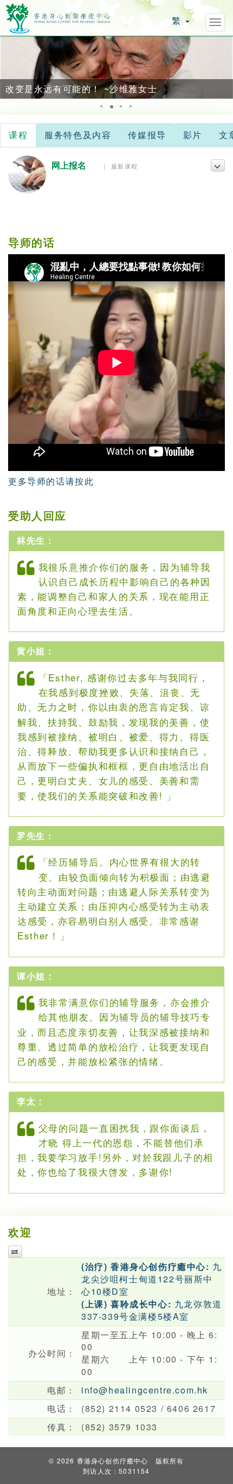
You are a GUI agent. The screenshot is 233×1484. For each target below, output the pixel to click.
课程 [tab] (18, 134)
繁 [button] (178, 20)
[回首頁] (58, 16)
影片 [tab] (192, 134)
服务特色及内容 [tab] (77, 134)
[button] (9, 67)
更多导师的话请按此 (51, 481)
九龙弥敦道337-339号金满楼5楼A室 (151, 1310)
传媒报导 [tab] (147, 134)
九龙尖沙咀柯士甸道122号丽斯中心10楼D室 (151, 1279)
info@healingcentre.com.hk (144, 1390)
